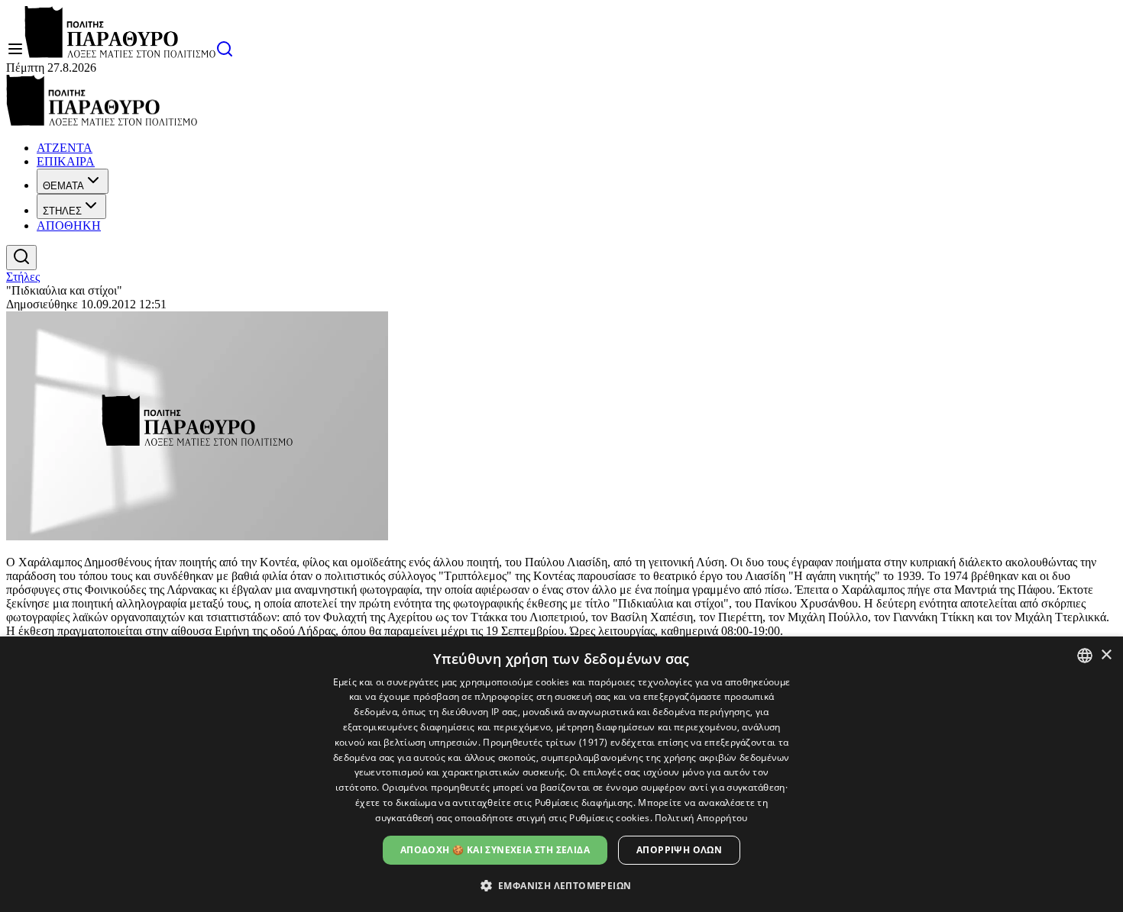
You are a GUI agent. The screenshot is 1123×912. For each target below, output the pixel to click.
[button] (562, 885)
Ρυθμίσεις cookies (609, 817)
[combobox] (1084, 655)
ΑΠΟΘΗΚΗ (69, 225)
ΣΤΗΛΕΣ (62, 211)
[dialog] (561, 774)
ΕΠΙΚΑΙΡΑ (66, 161)
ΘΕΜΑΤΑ (63, 186)
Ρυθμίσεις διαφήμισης (584, 802)
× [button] (1106, 655)
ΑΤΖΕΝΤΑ (64, 147)
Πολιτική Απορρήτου (701, 817)
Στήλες (23, 276)
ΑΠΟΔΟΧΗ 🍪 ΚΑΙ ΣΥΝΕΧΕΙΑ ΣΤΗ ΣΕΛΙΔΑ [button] (495, 849)
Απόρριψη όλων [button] (679, 849)
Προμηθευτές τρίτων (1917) (545, 742)
